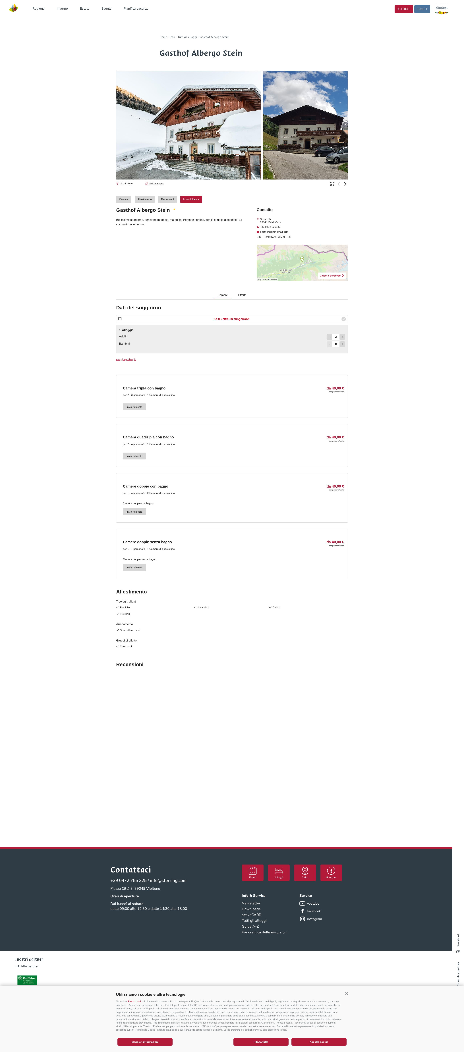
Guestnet (458, 940)
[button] (346, 993)
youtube (313, 903)
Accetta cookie (319, 1041)
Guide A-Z (250, 926)
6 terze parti (134, 1001)
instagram (314, 919)
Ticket (422, 9)
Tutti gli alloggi (254, 920)
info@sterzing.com (168, 880)
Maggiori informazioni (145, 1041)
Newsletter (251, 903)
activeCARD (252, 914)
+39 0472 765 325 (128, 880)
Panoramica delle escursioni (264, 932)
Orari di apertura (458, 974)
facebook (314, 911)
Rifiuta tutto (261, 1041)
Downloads (251, 909)
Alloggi (403, 9)
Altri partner (29, 966)
